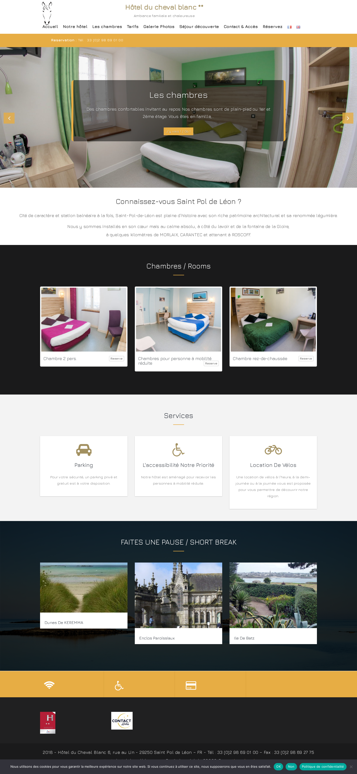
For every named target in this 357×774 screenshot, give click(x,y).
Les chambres (107, 26)
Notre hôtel (75, 26)
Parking (84, 465)
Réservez (273, 26)
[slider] (178, 117)
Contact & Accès (241, 26)
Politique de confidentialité (323, 766)
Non (291, 766)
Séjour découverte (199, 26)
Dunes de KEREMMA (63, 622)
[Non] (350, 766)
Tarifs (133, 26)
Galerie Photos (159, 26)
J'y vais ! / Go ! (178, 131)
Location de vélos (273, 465)
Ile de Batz (244, 638)
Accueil (50, 26)
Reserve (116, 358)
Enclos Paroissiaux (157, 638)
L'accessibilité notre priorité (178, 465)
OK (278, 766)
